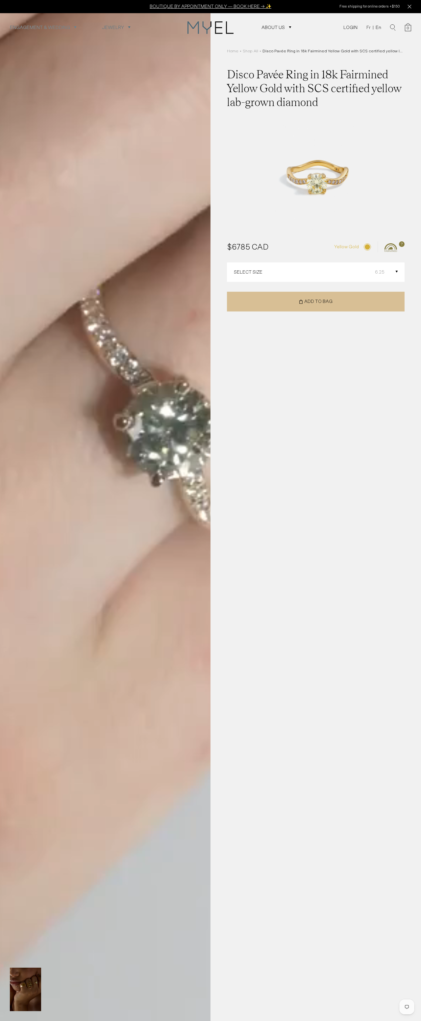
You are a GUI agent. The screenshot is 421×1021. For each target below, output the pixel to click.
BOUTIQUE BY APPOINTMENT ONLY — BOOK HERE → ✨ (210, 6)
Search (393, 27)
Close (409, 7)
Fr (368, 27)
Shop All (250, 51)
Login (350, 27)
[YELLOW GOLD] (367, 247)
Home (232, 51)
